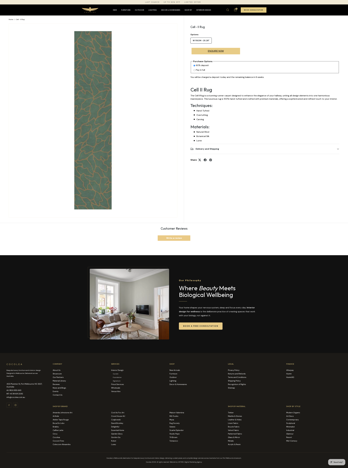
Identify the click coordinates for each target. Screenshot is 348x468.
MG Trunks (174, 416)
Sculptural (290, 423)
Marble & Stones (235, 416)
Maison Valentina (177, 412)
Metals (231, 441)
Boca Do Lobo (58, 423)
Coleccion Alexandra (61, 444)
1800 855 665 (15, 390)
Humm (289, 374)
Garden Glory (116, 434)
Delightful (115, 427)
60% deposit (202, 65)
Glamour (289, 434)
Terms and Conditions (237, 377)
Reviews (56, 384)
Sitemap (231, 388)
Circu (55, 434)
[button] (235, 10)
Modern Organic (293, 412)
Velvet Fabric (233, 430)
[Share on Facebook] (205, 160)
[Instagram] (15, 405)
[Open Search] (228, 10)
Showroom (57, 374)
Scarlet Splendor (177, 430)
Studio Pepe (175, 434)
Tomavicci (174, 441)
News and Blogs (59, 388)
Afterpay (290, 370)
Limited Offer (192, 2)
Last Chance (152, 2)
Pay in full (200, 69)
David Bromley (117, 423)
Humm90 (290, 377)
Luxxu (113, 444)
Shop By (188, 10)
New (115, 10)
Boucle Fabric (234, 427)
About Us (56, 370)
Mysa (172, 420)
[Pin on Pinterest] (210, 160)
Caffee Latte (58, 430)
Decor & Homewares (170, 10)
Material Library (59, 381)
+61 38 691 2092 (16, 394)
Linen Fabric (233, 423)
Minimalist (290, 427)
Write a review (174, 238)
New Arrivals (175, 370)
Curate (115, 374)
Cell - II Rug (20, 19)
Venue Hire (115, 391)
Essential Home (117, 430)
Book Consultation (253, 10)
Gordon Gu (115, 437)
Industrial (290, 430)
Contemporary (292, 420)
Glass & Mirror (234, 437)
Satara (172, 427)
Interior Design (203, 10)
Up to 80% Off (172, 2)
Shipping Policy (234, 381)
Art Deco (290, 416)
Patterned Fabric (235, 434)
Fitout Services (117, 384)
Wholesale (115, 388)
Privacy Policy (233, 370)
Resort (289, 437)
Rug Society (175, 423)
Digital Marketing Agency (193, 462)
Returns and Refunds (237, 374)
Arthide (56, 416)
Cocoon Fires (58, 441)
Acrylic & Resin (234, 444)
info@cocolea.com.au (16, 397)
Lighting (152, 10)
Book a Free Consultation (200, 326)
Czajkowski (116, 420)
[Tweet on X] (199, 160)
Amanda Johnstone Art (62, 412)
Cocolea (56, 437)
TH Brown (173, 437)
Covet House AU (118, 416)
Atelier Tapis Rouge (61, 420)
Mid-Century (291, 441)
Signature (116, 381)
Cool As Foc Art (117, 412)
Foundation (117, 377)
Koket (113, 441)
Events (55, 391)
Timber (231, 412)
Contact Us (57, 395)
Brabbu (56, 427)
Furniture (125, 10)
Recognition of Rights (237, 384)
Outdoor (139, 10)
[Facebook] (9, 405)
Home (11, 19)
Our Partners (58, 377)
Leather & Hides (235, 420)
